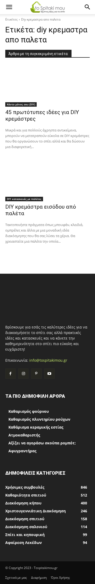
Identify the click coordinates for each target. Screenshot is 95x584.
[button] (9, 7)
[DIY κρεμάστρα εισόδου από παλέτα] (47, 180)
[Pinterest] (36, 374)
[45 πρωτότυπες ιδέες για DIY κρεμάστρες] (47, 86)
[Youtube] (49, 374)
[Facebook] (10, 374)
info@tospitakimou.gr (48, 360)
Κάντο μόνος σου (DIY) (21, 104)
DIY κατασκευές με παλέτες (24, 199)
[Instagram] (23, 374)
